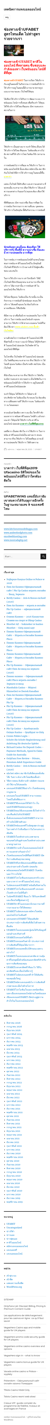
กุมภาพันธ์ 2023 (14, 1056)
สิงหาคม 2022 (13, 1078)
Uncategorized (14, 1227)
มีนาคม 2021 (13, 1142)
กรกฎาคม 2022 (14, 1082)
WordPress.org (14, 1287)
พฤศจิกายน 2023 (15, 1045)
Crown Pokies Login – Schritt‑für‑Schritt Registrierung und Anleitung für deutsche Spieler (26, 740)
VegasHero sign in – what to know (22, 1355)
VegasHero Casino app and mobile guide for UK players (22, 1329)
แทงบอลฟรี (12, 1250)
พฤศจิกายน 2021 (15, 1112)
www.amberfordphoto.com (18, 532)
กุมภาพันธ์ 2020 (14, 1190)
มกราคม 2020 (14, 1194)
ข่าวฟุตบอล (12, 1238)
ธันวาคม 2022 (14, 1064)
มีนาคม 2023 (13, 1052)
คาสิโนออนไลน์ (14, 1242)
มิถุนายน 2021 (13, 1131)
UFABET (38, 449)
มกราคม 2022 (14, 1105)
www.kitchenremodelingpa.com (21, 529)
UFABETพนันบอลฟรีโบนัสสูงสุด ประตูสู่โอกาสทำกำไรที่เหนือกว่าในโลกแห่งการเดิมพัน (26, 829)
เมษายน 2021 (13, 1138)
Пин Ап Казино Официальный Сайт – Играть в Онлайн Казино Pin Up (25, 699)
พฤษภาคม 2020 (14, 1179)
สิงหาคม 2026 (14, 1022)
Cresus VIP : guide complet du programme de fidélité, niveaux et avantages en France (22, 1406)
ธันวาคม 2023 (13, 1041)
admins (11, 449)
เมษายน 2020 (13, 1183)
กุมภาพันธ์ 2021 (14, 1146)
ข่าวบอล (10, 1235)
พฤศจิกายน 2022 (15, 1067)
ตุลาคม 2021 (13, 1116)
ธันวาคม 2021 (13, 1108)
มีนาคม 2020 (13, 1187)
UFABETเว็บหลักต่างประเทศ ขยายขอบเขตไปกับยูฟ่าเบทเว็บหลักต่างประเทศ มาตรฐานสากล (26, 840)
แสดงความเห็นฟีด (15, 1283)
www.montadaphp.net (15, 540)
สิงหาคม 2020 (13, 1168)
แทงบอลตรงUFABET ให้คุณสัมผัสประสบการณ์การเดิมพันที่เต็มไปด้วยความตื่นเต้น (26, 922)
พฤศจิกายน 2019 (15, 1202)
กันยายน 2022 (13, 1075)
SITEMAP (8, 1299)
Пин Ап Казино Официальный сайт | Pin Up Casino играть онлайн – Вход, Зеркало (26, 590)
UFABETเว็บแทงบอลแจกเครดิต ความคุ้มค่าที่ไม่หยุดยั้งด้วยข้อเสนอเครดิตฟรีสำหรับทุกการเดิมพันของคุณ (26, 960)
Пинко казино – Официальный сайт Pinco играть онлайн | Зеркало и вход (25, 680)
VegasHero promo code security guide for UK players (24, 1338)
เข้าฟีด (10, 1279)
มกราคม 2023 (13, 1060)
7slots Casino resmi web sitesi (19, 1396)
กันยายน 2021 (13, 1119)
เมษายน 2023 (13, 1049)
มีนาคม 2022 (13, 1097)
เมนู (7, 17)
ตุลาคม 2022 (13, 1071)
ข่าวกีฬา (10, 1231)
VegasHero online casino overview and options (24, 1347)
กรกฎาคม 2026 (14, 1026)
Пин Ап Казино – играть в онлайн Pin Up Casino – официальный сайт (26, 609)
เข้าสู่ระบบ (11, 1275)
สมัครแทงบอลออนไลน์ (17, 1246)
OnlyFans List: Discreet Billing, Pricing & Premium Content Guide (25, 1307)
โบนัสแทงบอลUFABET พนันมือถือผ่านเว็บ (26, 885)
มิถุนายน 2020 (14, 1175)
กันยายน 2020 (13, 1164)
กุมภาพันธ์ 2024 (14, 1034)
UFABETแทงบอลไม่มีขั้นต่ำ (20, 937)
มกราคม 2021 (13, 1149)
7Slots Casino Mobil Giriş (16, 1390)
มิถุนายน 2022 (14, 1086)
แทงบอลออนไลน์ (14, 1253)
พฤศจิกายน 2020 (15, 1157)
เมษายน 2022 (13, 1093)
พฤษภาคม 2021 (14, 1134)
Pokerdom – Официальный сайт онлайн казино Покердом (21, 1382)
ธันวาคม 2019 (13, 1198)
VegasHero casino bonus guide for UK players (24, 1363)
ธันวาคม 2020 (14, 1153)
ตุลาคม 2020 (13, 1161)
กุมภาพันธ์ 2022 (14, 1101)
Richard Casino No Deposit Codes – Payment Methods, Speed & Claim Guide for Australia (25, 751)
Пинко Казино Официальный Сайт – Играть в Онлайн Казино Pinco (25, 635)
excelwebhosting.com (15, 536)
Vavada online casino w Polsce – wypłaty (20, 1372)
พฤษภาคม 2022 (14, 1090)
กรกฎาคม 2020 (14, 1172)
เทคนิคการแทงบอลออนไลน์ (22, 9)
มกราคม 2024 (14, 1037)
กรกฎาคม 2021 (14, 1127)
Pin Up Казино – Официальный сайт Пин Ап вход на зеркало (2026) (24, 669)
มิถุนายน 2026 (14, 1030)
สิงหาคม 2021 (13, 1123)
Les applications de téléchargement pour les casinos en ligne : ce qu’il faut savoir (24, 1318)
